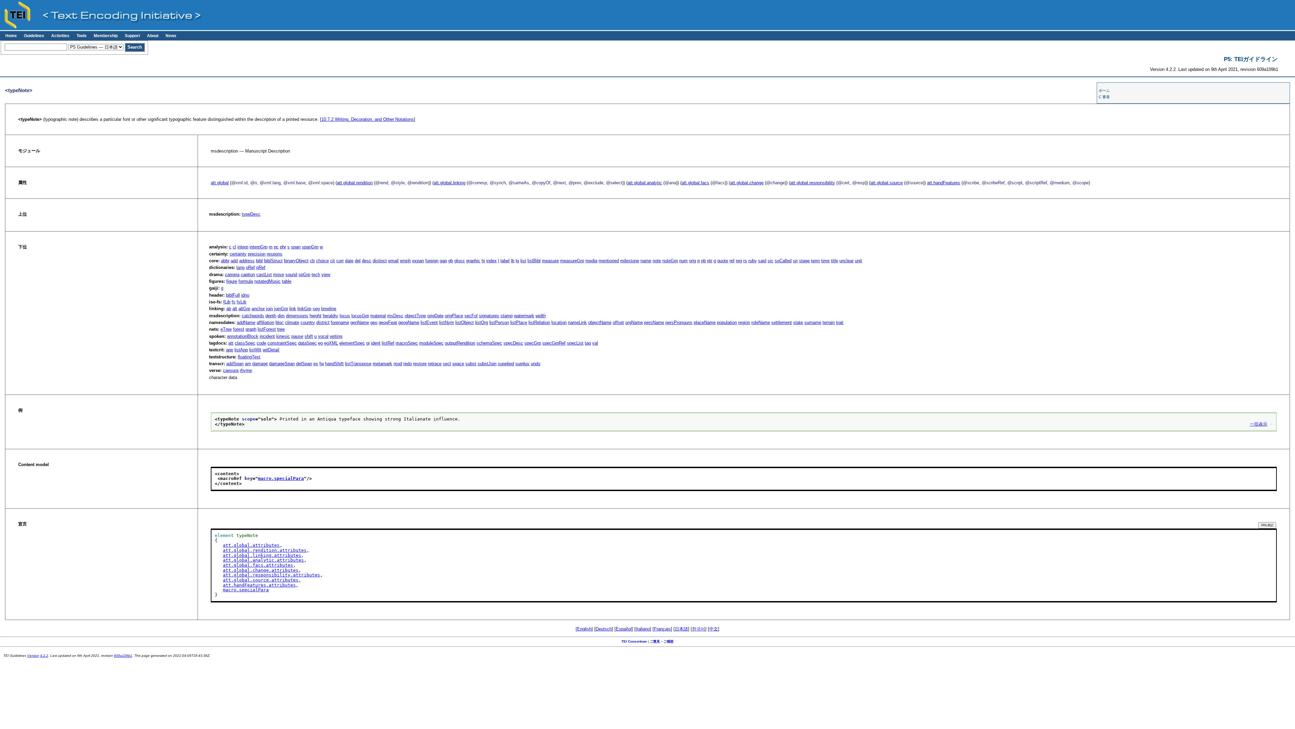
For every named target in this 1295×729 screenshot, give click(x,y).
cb (312, 260)
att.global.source (886, 182)
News (171, 36)
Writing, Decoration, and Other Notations (367, 119)
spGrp (304, 274)
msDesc (395, 315)
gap (443, 260)
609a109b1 (123, 655)
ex (315, 363)
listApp (241, 349)
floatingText (249, 356)
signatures (489, 315)
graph (251, 329)
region (744, 322)
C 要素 (1104, 97)
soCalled (783, 260)
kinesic (283, 336)
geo (373, 322)
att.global (220, 182)
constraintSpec (282, 343)
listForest (267, 329)
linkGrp (304, 308)
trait (839, 322)
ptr (709, 260)
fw (321, 363)
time (825, 260)
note (657, 260)
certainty (238, 253)
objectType (415, 315)
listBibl (534, 260)
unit (858, 260)
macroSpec (407, 343)
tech (316, 274)
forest (238, 329)
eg (320, 343)
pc (276, 246)
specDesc (513, 343)
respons (274, 253)
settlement (781, 322)
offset (618, 322)
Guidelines (34, 36)
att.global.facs (695, 182)
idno (245, 295)
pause (297, 336)
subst (470, 363)
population (727, 322)
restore (420, 363)
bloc (280, 322)
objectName (599, 322)
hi (483, 260)
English (584, 628)
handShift (334, 363)
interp (242, 246)
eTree (226, 329)
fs (233, 301)
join (269, 308)
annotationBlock (242, 336)
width (541, 315)
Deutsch (604, 628)
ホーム (1104, 90)
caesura (230, 370)
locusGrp (360, 315)
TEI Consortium (634, 641)
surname (812, 322)
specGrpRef (554, 343)
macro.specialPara (281, 478)
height (315, 315)
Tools (82, 36)
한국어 (698, 628)
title (834, 260)
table (286, 281)
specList (575, 343)
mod (398, 363)
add (234, 260)
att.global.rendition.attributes (265, 550)
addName (246, 322)
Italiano (643, 628)
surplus (522, 363)
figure (231, 281)
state (798, 322)
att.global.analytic (645, 182)
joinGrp (281, 308)
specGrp (532, 343)
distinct (380, 260)
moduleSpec (431, 343)
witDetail (271, 349)
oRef (250, 267)
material (378, 315)
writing (336, 336)
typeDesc (251, 214)
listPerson (499, 322)
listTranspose (358, 363)
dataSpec (307, 343)
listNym (446, 322)
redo (407, 363)
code (261, 343)
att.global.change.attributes (260, 570)
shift (309, 336)
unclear (846, 260)
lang (240, 267)
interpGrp (258, 246)
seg (316, 308)
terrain (829, 322)
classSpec (245, 343)
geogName (408, 322)
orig (692, 260)
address (247, 260)
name (645, 260)
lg (517, 260)
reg (739, 260)
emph (405, 260)
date (349, 260)
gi (368, 343)
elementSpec (352, 343)
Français (662, 628)
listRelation (539, 322)
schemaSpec (489, 343)
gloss (459, 260)
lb (512, 260)
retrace (434, 363)
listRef (388, 343)
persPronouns (678, 322)
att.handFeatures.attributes (259, 585)
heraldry (330, 315)
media (591, 260)
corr (340, 260)
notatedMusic (267, 281)
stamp (506, 315)
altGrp (244, 308)
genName (359, 322)
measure (550, 260)
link (292, 308)
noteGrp (670, 260)
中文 (713, 628)
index (491, 260)
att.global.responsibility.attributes (271, 574)
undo (535, 363)
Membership (106, 36)
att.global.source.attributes (260, 580)
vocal (323, 336)
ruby (752, 260)
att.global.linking (449, 182)
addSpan (234, 363)
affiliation (265, 322)
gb (450, 260)
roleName (760, 322)
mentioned (609, 260)
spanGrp (310, 246)
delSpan (304, 363)
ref (732, 260)
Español (624, 628)
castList (264, 274)
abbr (225, 260)
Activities (60, 36)
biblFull (233, 295)
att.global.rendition (355, 182)
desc (366, 260)
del (358, 260)
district (322, 322)
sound (291, 274)
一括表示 (1258, 424)
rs (745, 260)
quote (722, 260)
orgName (634, 322)
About (153, 36)
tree (281, 329)
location (559, 322)
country (307, 322)
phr (283, 246)
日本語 (681, 628)
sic (770, 260)
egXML (331, 343)
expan (418, 260)
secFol (471, 315)
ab (228, 308)
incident (267, 336)
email (393, 260)
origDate (435, 315)
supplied (506, 363)
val (595, 343)
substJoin (487, 363)
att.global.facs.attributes (258, 565)
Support (132, 36)
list (523, 260)
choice (322, 260)
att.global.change (747, 182)
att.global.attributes (251, 545)
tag (588, 343)
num (683, 260)
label (505, 260)
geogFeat (388, 322)
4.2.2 (44, 655)
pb (703, 260)
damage (260, 363)
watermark (524, 315)
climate (292, 322)
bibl (259, 260)
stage (804, 260)
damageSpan (282, 363)
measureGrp (572, 260)
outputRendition (460, 343)
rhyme (246, 370)
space (458, 363)
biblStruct (273, 260)
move (278, 274)
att (230, 343)
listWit (255, 349)
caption (248, 274)
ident (375, 343)
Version (33, 655)
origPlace (454, 315)
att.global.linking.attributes (262, 555)
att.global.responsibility (812, 182)
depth (270, 315)
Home (11, 36)
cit (332, 260)
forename (340, 322)
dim (281, 315)
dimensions (297, 315)
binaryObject (296, 260)
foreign (431, 260)
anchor (258, 308)
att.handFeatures (943, 182)
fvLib (241, 301)
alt (234, 308)
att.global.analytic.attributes (263, 560)
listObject (464, 322)
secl (447, 363)
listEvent (429, 322)
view (325, 274)
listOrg (481, 322)
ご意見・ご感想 (661, 641)
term (815, 260)
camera (232, 274)
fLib (226, 301)
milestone (629, 260)
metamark (382, 363)
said (762, 260)
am (248, 363)
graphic (473, 260)
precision (256, 253)
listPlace (518, 322)
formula (245, 281)
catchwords (253, 315)
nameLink (577, 322)
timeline (328, 308)
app (229, 349)
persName (654, 322)
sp (795, 260)
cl (234, 246)
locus (345, 315)
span (295, 246)
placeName (705, 322)
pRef (260, 267)
